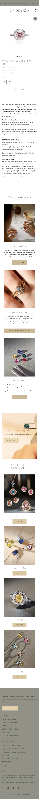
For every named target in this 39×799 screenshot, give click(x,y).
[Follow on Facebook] (3, 788)
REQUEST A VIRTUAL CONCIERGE (13, 749)
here (29, 173)
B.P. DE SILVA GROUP (9, 719)
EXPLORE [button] (19, 521)
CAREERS (5, 732)
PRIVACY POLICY (7, 762)
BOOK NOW (11, 440)
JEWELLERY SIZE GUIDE (10, 758)
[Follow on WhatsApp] (19, 788)
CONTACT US (6, 765)
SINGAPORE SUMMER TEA (25, 3)
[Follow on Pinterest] (13, 788)
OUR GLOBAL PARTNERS (10, 735)
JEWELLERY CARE (8, 755)
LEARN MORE (19, 262)
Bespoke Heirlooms (19, 246)
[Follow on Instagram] (8, 788)
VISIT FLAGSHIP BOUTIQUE (11, 745)
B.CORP (4, 726)
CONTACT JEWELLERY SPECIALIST (19, 330)
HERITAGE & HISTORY (9, 722)
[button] (19, 95)
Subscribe (10, 708)
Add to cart (19, 89)
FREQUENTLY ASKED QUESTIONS (13, 752)
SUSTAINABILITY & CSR (10, 729)
